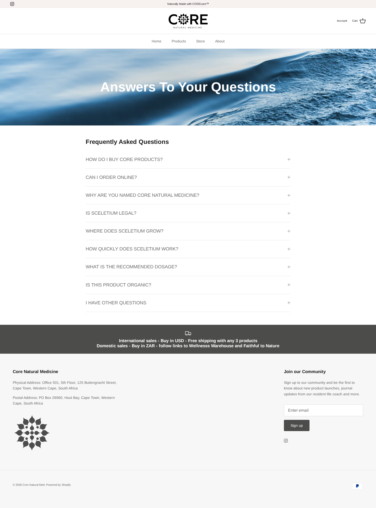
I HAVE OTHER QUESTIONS (116, 302)
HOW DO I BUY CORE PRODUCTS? (124, 159)
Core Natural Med (34, 484)
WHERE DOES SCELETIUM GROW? (124, 231)
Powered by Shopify (58, 484)
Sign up (297, 425)
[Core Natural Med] (188, 21)
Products (179, 41)
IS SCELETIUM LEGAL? (111, 213)
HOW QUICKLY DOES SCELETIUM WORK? (132, 248)
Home (156, 41)
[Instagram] (12, 4)
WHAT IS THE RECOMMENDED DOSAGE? (131, 266)
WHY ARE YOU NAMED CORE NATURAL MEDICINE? (142, 195)
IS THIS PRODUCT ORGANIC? (118, 284)
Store (200, 41)
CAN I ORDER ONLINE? (111, 177)
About (220, 41)
